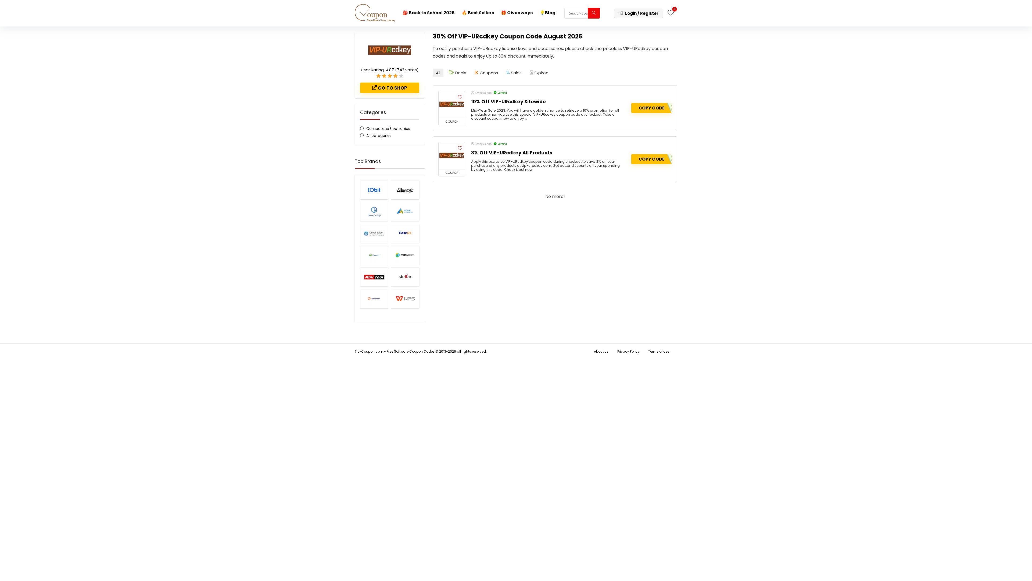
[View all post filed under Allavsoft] (405, 189)
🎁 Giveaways (517, 13)
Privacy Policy (628, 351)
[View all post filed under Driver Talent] (374, 233)
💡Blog (548, 13)
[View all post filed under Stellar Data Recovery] (405, 276)
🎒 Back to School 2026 (429, 13)
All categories (379, 135)
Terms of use (658, 351)
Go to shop (392, 88)
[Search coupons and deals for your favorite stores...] (594, 13)
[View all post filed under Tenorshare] (374, 298)
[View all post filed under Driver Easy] (374, 211)
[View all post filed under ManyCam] (405, 255)
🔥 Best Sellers (478, 13)
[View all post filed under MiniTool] (374, 276)
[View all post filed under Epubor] (374, 255)
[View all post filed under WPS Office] (405, 298)
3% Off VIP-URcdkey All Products (511, 153)
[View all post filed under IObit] (374, 189)
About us (601, 351)
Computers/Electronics (388, 128)
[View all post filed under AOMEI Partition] (405, 211)
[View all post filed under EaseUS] (405, 233)
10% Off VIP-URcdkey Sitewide (508, 101)
